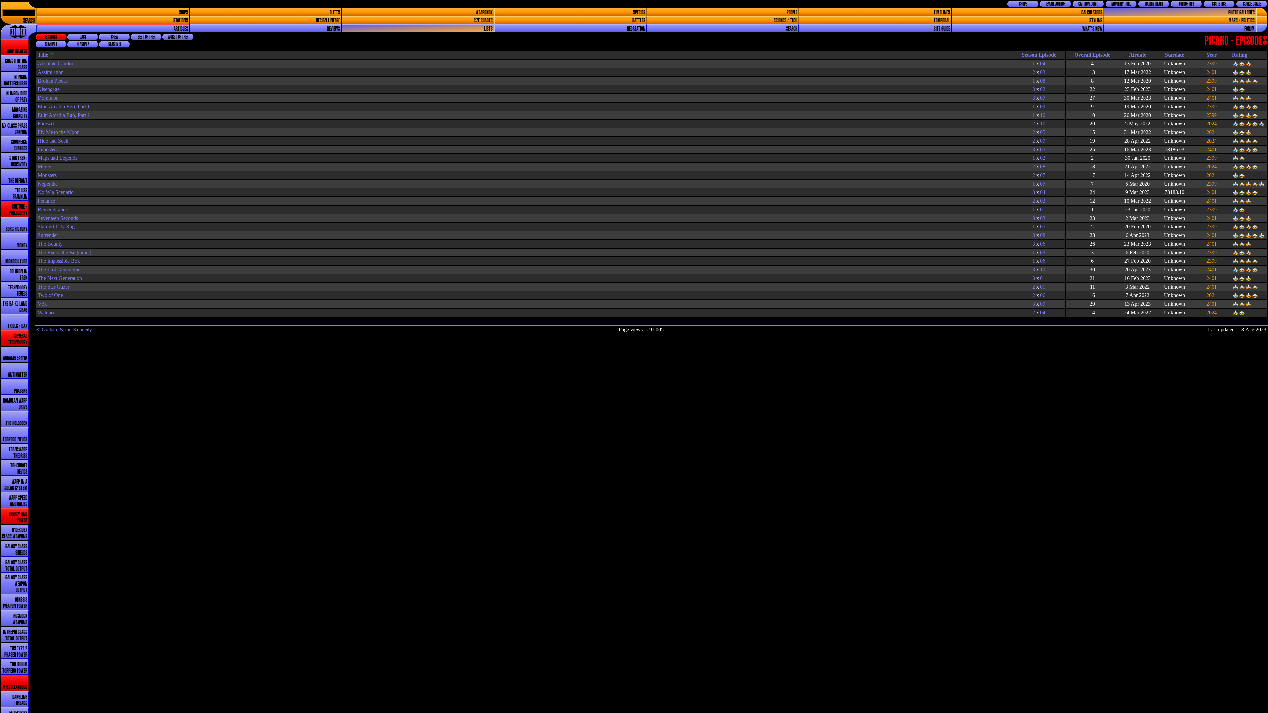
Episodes (51, 37)
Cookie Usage (1252, 4)
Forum (1249, 28)
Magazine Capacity (19, 113)
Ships (183, 12)
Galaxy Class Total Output (16, 565)
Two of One (50, 295)
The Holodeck (16, 423)
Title (43, 55)
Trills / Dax (17, 326)
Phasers (20, 391)
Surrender (48, 235)
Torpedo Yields (15, 439)
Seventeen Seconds (58, 218)
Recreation (636, 28)
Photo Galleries (1241, 12)
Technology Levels (17, 290)
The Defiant (17, 180)
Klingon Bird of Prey (16, 96)
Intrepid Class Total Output (15, 635)
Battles (638, 20)
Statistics (1219, 4)
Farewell (47, 123)
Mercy (44, 166)
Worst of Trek (178, 37)
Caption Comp (1088, 4)
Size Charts (483, 20)
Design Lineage (328, 20)
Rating (1239, 55)
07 (1042, 98)
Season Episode (1039, 55)
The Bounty (50, 244)
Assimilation (51, 72)
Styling (1095, 20)
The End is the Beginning (64, 252)
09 (1042, 106)
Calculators (1091, 12)
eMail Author (1055, 4)
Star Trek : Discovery (18, 161)
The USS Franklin (20, 193)
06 (1042, 244)
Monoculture (16, 261)
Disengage (49, 89)
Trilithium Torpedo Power (14, 667)
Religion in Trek (18, 274)
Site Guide (942, 28)
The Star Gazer (53, 286)
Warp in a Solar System (15, 485)
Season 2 (83, 44)
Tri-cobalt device (18, 468)
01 (1042, 209)
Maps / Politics (1242, 20)
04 (1042, 63)
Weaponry (484, 12)
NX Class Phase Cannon (14, 129)
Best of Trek (146, 37)
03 (1042, 72)
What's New (1092, 28)
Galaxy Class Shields (16, 549)
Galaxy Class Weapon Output (16, 584)
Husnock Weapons (20, 619)
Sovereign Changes (19, 145)
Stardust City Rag (56, 226)
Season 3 (114, 44)
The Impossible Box (59, 261)
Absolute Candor (55, 63)
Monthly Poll (1121, 4)
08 (1042, 81)
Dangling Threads (19, 700)
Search (29, 21)
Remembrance (53, 209)
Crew (114, 37)
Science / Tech (785, 20)
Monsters (47, 175)
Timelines (942, 12)
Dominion (48, 98)
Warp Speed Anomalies (18, 501)
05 (1042, 132)
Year (1211, 55)
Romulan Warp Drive (15, 404)
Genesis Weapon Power (15, 603)
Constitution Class (16, 64)
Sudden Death (1154, 4)
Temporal (942, 20)
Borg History (16, 229)
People (792, 12)
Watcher (46, 312)
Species (639, 12)
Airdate (1137, 55)
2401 (1211, 72)
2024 (1211, 123)
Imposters (48, 149)
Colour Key (1186, 4)
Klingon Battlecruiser (15, 80)
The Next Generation (60, 278)
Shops (1023, 4)
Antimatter (17, 374)
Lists (488, 28)
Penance (46, 201)
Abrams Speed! (15, 358)
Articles (181, 28)
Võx (42, 304)
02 (1042, 89)
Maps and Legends (57, 158)
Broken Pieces (53, 81)
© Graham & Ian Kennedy (64, 329)
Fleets (335, 12)
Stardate (1174, 55)
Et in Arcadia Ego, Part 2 (64, 115)
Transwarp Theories (18, 452)
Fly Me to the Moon (59, 132)
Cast (83, 37)
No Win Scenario (56, 192)
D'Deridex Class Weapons (14, 533)
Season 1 (51, 44)
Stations (180, 20)
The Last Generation (59, 269)
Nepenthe (48, 184)
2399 (1211, 63)
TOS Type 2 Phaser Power (15, 651)
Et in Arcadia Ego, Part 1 (64, 106)
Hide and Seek (53, 141)
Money (22, 245)
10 (1042, 115)
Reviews (333, 28)
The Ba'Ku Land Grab (15, 307)
